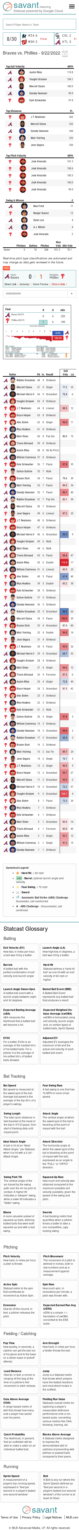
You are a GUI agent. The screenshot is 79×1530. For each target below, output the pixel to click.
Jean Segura (37, 145)
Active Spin (10, 1284)
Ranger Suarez (41, 213)
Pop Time (9, 1343)
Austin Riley (35, 72)
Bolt (45, 1476)
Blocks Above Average (57, 1434)
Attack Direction (53, 1141)
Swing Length (12, 1113)
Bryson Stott (23, 478)
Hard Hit (26, 873)
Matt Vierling (38, 138)
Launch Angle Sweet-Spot (19, 989)
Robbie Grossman (26, 380)
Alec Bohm (22, 422)
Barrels (8, 965)
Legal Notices (54, 1517)
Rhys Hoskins (23, 429)
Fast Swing (28, 887)
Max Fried (38, 206)
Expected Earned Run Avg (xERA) (59, 1307)
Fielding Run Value (54, 1399)
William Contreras (26, 457)
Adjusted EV (50, 1038)
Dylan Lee (38, 220)
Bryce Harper (24, 415)
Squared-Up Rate (53, 1177)
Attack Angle (50, 1113)
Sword (25, 892)
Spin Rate (48, 1284)
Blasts (7, 1212)
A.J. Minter (39, 227)
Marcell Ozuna (37, 86)
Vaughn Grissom (38, 79)
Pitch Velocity (11, 1256)
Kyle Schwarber (37, 100)
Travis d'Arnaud (25, 443)
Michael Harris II (25, 394)
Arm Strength (51, 1343)
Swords (47, 1212)
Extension (9, 1305)
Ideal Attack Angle (14, 1141)
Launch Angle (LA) (54, 948)
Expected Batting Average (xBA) (19, 1011)
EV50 (6, 1038)
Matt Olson (22, 436)
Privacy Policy (31, 1517)
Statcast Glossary (26, 928)
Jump (46, 1371)
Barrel (28, 878)
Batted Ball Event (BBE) (57, 989)
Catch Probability (14, 1434)
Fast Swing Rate (53, 1085)
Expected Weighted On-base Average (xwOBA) (57, 1011)
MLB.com (72, 1517)
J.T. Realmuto (38, 117)
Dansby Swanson (38, 93)
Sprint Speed (11, 1476)
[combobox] (39, 24)
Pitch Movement (53, 1256)
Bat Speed (9, 1085)
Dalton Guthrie (24, 471)
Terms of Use (10, 1517)
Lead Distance (13, 1371)
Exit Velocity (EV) (14, 948)
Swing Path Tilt (13, 1177)
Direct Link (11, 284)
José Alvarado (38, 161)
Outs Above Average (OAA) (16, 1401)
